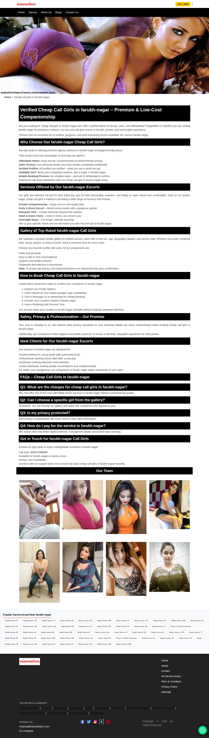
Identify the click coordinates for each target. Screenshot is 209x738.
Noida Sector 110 (139, 632)
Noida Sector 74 (48, 621)
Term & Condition (171, 681)
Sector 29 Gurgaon (163, 708)
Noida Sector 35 (67, 626)
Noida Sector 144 (102, 632)
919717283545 (38, 452)
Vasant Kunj (101, 708)
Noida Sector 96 (65, 632)
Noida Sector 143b (123, 644)
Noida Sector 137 (141, 621)
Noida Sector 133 (104, 626)
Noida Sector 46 (29, 632)
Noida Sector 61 (157, 632)
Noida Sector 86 (47, 632)
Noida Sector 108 (48, 638)
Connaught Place (29, 708)
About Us (46, 12)
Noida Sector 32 (159, 621)
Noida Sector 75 (11, 621)
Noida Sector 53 (185, 638)
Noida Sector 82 (196, 621)
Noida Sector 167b (176, 632)
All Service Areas (171, 676)
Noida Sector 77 (195, 632)
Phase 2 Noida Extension (180, 626)
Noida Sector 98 (140, 626)
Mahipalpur (60, 708)
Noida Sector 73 (158, 626)
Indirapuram (97, 713)
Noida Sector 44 (29, 638)
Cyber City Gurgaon (138, 708)
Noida (199, 638)
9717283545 (26, 731)
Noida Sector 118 (104, 644)
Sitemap (166, 692)
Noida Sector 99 (11, 632)
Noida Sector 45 (11, 638)
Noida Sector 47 (120, 632)
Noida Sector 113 (86, 638)
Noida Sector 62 (83, 632)
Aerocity (46, 708)
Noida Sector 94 (122, 626)
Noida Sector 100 (178, 621)
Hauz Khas (117, 708)
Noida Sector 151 (167, 638)
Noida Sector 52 (85, 626)
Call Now (183, 4)
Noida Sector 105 (30, 626)
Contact (165, 671)
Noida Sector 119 (85, 621)
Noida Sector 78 (11, 644)
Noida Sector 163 (30, 644)
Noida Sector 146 (104, 621)
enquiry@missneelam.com (34, 726)
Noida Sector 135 (30, 621)
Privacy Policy (169, 686)
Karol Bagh (76, 708)
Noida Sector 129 (67, 638)
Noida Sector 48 (66, 621)
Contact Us (72, 12)
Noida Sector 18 (57, 713)
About (164, 665)
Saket (88, 708)
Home (21, 12)
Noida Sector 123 (85, 644)
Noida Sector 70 (122, 621)
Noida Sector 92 (148, 638)
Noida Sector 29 (11, 626)
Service (33, 12)
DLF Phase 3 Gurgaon (32, 713)
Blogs (58, 12)
